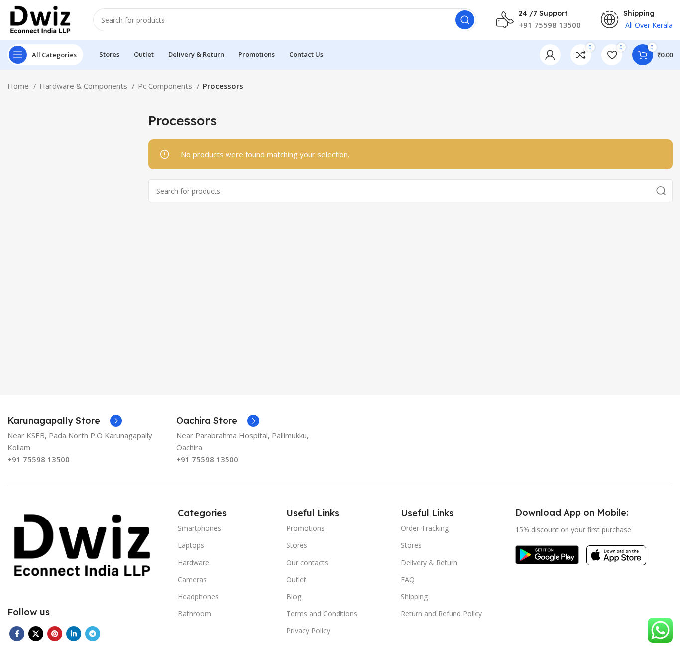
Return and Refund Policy (441, 613)
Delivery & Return (429, 562)
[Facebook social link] (16, 633)
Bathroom (194, 613)
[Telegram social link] (92, 633)
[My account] (550, 55)
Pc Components (166, 86)
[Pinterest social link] (54, 633)
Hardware (193, 562)
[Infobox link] (64, 421)
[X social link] (35, 633)
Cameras (192, 579)
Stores (296, 545)
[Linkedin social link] (73, 633)
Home (19, 86)
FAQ (408, 579)
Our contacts (307, 562)
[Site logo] (40, 19)
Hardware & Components (84, 86)
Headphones (198, 596)
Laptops (191, 545)
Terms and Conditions (321, 613)
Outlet (296, 579)
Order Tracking (425, 528)
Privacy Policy (308, 630)
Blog (293, 596)
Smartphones (199, 528)
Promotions (305, 528)
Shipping (414, 596)
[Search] (464, 19)
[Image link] (82, 544)
